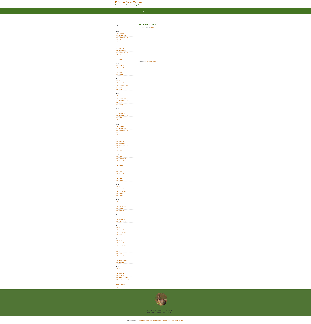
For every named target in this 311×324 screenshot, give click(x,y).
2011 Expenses (120, 258)
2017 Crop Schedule (121, 176)
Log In (117, 286)
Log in (182, 320)
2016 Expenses (120, 195)
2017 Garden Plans (121, 173)
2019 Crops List (120, 141)
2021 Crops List (120, 111)
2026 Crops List (120, 33)
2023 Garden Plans (121, 83)
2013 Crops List (120, 227)
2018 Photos (119, 163)
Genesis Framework (168, 320)
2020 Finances (119, 132)
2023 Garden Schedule (122, 85)
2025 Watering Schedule (122, 54)
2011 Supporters (120, 262)
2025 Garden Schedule (122, 52)
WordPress (177, 320)
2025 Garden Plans (121, 50)
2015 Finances (119, 208)
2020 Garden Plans (121, 128)
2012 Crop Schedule (121, 245)
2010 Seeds (119, 271)
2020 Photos (119, 135)
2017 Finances (119, 180)
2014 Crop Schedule (121, 221)
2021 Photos (119, 117)
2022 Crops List (120, 96)
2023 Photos (119, 87)
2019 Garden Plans (121, 143)
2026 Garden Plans (121, 35)
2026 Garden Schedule (122, 37)
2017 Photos (148, 61)
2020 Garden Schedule (122, 130)
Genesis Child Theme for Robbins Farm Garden (149, 320)
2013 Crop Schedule (121, 232)
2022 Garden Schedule (122, 100)
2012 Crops (119, 240)
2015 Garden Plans (121, 204)
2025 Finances (119, 59)
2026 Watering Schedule (122, 39)
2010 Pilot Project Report (122, 279)
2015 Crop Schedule (121, 206)
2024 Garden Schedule (122, 70)
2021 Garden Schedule (122, 115)
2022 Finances (119, 104)
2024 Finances (119, 74)
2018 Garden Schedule (122, 160)
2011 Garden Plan (120, 256)
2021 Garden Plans (121, 113)
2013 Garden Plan (120, 230)
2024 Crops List (120, 65)
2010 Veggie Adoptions (122, 277)
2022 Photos (119, 102)
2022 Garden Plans (121, 98)
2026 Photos (119, 42)
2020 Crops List (120, 126)
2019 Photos (119, 150)
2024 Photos (119, 72)
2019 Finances (119, 148)
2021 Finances (119, 119)
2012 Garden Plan (120, 243)
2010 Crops (119, 268)
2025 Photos (119, 57)
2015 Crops (119, 201)
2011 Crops (119, 251)
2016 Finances (119, 193)
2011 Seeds (119, 253)
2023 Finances (119, 89)
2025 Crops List (120, 48)
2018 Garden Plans (121, 158)
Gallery (154, 61)
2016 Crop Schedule (121, 191)
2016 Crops (119, 186)
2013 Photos (119, 234)
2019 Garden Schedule (122, 145)
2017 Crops (119, 171)
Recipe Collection (120, 284)
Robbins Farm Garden (128, 2)
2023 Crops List (120, 80)
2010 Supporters (120, 275)
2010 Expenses (120, 273)
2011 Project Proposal (121, 260)
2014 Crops (119, 217)
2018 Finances (119, 165)
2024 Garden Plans (121, 67)
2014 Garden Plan (120, 219)
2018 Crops (119, 156)
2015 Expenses (120, 210)
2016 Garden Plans (121, 189)
